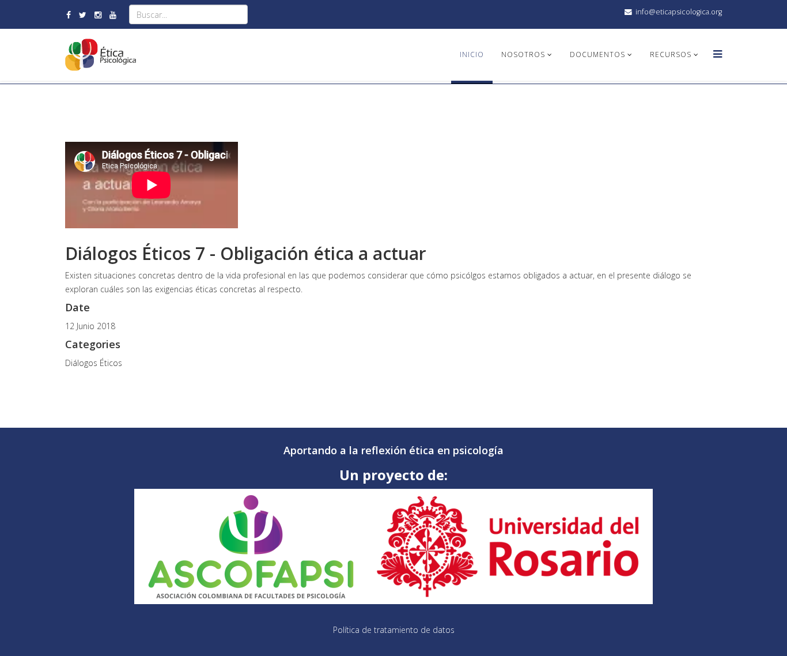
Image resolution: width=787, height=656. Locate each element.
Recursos (670, 54)
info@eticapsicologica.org (678, 12)
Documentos (597, 54)
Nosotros (523, 54)
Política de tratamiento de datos (394, 629)
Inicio (472, 54)
